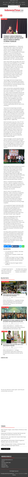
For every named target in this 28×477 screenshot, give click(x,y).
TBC (10, 348)
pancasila (5, 324)
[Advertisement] (14, 409)
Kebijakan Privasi (4, 466)
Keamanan (3, 307)
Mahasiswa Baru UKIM (17, 323)
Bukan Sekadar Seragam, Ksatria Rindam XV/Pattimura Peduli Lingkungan (11, 295)
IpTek (20, 2)
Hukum (10, 2)
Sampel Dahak (6, 348)
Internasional (12, 4)
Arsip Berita (3, 464)
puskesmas (20, 347)
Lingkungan (5, 4)
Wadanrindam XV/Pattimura (13, 324)
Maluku (5, 19)
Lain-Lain (23, 4)
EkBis (4, 2)
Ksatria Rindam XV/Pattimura (19, 297)
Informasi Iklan (4, 465)
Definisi (2, 461)
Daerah (2, 19)
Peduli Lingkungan (7, 298)
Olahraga (13, 2)
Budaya (17, 2)
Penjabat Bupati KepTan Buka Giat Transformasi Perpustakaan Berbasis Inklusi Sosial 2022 (7, 271)
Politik (6, 2)
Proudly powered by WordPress (7, 473)
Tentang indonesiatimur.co (7, 459)
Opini (8, 4)
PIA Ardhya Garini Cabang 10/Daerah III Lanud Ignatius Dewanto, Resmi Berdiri (21, 270)
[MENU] (1, 15)
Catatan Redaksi (18, 4)
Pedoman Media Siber (6, 462)
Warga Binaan (14, 348)
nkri (23, 323)
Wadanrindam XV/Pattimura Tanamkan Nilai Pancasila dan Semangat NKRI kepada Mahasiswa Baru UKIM (14, 321)
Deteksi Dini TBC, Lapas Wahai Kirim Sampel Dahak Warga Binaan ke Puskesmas (13, 345)
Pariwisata (23, 2)
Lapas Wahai (15, 347)
